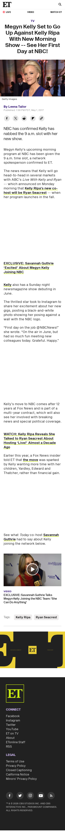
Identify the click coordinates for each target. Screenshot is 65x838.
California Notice (17, 774)
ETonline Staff (15, 742)
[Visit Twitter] (20, 796)
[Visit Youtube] (40, 795)
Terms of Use (15, 761)
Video (30, 12)
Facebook (13, 716)
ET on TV (12, 733)
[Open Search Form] (59, 5)
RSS (9, 746)
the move (30, 460)
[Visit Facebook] (9, 796)
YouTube (12, 729)
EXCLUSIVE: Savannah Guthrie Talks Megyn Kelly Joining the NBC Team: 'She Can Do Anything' (30, 598)
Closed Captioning (19, 770)
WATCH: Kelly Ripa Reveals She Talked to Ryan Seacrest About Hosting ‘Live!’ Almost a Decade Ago (30, 441)
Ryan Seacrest (46, 617)
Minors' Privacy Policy (21, 779)
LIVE (8, 12)
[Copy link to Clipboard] (41, 119)
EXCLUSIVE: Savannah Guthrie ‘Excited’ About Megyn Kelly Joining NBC (29, 268)
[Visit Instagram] (30, 796)
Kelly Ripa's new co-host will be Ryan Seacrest (31, 190)
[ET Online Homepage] (8, 4)
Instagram (13, 720)
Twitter (11, 725)
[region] (32, 650)
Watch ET (56, 12)
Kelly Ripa (23, 617)
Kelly (8, 284)
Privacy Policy (16, 766)
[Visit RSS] (51, 796)
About (10, 738)
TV (32, 21)
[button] (32, 569)
